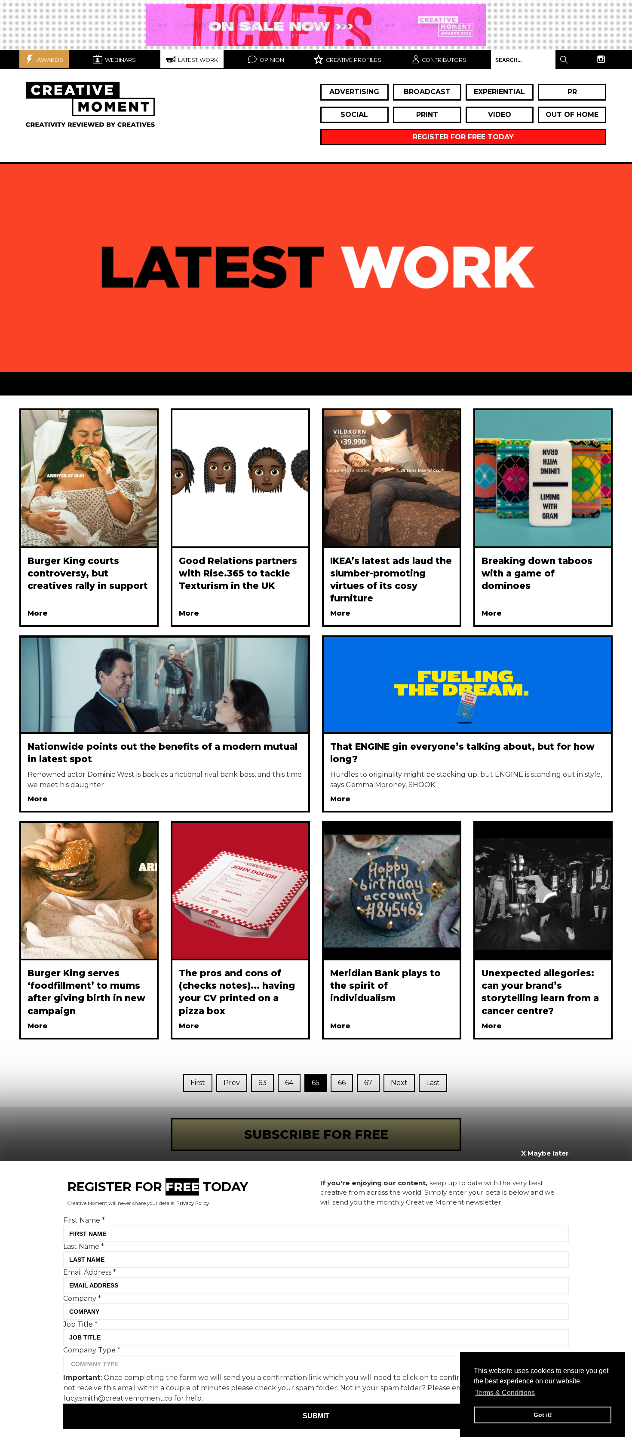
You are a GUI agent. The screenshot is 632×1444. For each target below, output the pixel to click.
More (38, 613)
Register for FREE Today (463, 137)
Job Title (80, 1324)
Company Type (91, 1350)
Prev (232, 1083)
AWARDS (49, 60)
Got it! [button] (543, 1414)
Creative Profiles (353, 60)
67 (368, 1083)
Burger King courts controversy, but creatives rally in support (88, 573)
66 (342, 1083)
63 (262, 1083)
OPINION (271, 60)
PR (572, 92)
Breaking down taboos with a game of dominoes (537, 573)
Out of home (572, 114)
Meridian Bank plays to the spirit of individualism (385, 985)
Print (427, 114)
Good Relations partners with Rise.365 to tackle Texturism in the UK (238, 573)
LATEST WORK (197, 60)
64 (289, 1083)
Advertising (354, 92)
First (197, 1083)
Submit (316, 1415)
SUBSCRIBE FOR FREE (316, 1134)
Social (354, 114)
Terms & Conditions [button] (505, 1392)
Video (499, 114)
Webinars (120, 60)
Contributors (444, 60)
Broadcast (427, 92)
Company (82, 1298)
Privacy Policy (192, 1203)
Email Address (89, 1272)
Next (399, 1083)
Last (433, 1083)
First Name (84, 1220)
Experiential (499, 92)
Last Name (83, 1246)
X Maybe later (545, 1153)
